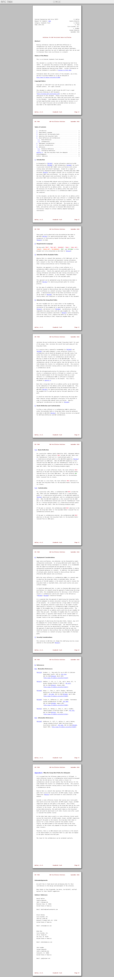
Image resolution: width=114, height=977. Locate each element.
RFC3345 (50, 163)
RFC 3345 (60, 725)
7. (37, 145)
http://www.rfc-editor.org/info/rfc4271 (56, 687)
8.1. (39, 148)
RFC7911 (45, 236)
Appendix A (40, 152)
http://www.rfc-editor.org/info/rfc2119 (56, 677)
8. (37, 147)
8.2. (39, 150)
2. (37, 132)
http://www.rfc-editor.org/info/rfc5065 (56, 705)
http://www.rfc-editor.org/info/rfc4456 (56, 696)
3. (37, 134)
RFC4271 (45, 172)
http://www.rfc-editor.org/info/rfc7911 (56, 714)
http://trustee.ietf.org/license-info (48, 93)
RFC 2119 (63, 674)
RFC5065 (69, 165)
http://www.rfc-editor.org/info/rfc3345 (64, 727)
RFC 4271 (68, 683)
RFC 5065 (65, 701)
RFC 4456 (51, 694)
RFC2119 (68, 251)
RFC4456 (50, 165)
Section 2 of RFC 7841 (64, 70)
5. (37, 138)
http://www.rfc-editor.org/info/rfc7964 (48, 77)
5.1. (39, 139)
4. (37, 136)
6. (37, 143)
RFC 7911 (71, 710)
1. (37, 130)
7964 (49, 21)
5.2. (39, 141)
